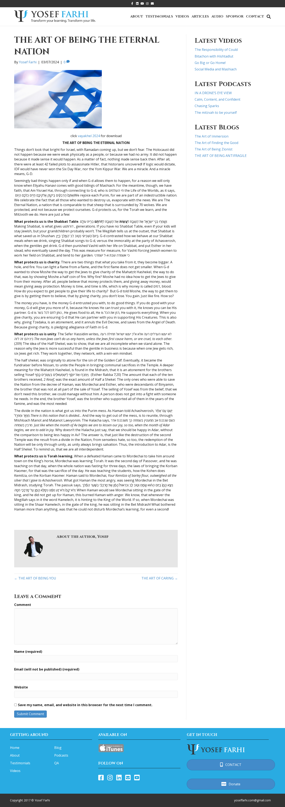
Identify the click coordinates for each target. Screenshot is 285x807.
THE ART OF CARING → (159, 578)
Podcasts (61, 755)
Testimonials (159, 16)
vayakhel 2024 (89, 136)
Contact (255, 16)
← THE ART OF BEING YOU (35, 578)
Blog (58, 747)
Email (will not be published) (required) (46, 669)
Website (21, 687)
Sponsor (234, 16)
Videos (182, 16)
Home (14, 747)
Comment (22, 604)
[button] (231, 764)
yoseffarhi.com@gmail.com (252, 800)
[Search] (268, 16)
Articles (200, 16)
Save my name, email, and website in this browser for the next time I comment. (85, 705)
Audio (217, 16)
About (136, 16)
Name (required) (28, 651)
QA (56, 763)
